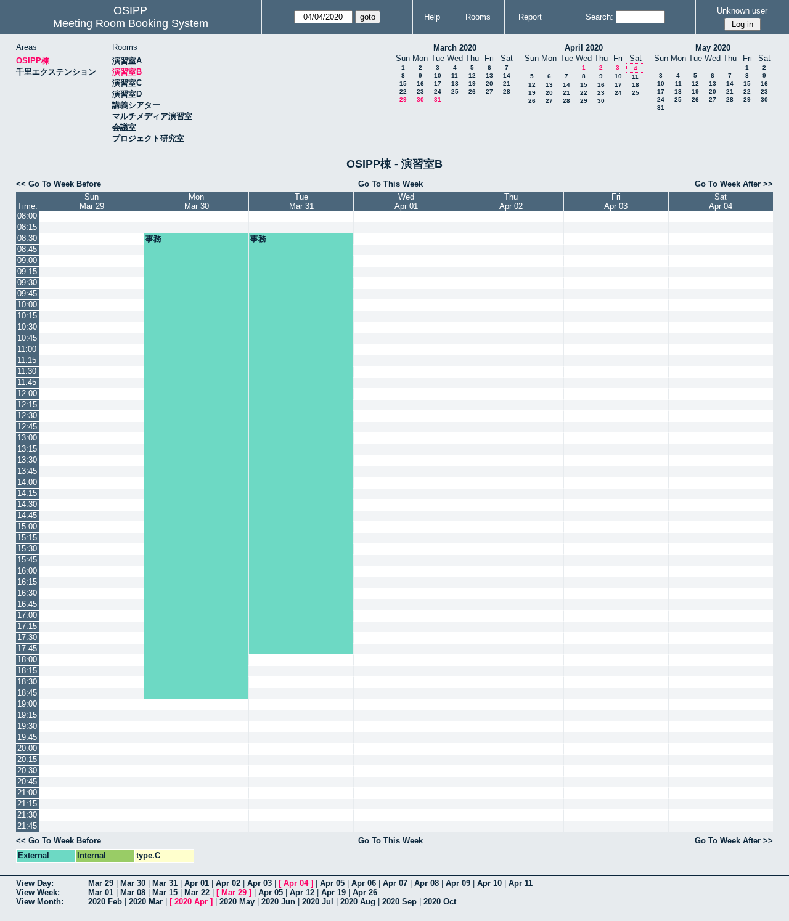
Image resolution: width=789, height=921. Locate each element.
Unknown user (742, 10)
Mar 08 (132, 892)
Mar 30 (132, 883)
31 (437, 99)
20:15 (27, 759)
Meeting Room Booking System (130, 23)
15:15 (27, 537)
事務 (153, 238)
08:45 (27, 249)
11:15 (26, 360)
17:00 (27, 615)
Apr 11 (521, 883)
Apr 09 (458, 883)
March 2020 (454, 47)
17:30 (27, 637)
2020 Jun (278, 901)
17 (437, 83)
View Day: (35, 883)
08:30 (27, 238)
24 (437, 91)
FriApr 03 (616, 201)
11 (454, 75)
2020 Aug (357, 901)
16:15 (27, 581)
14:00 (27, 482)
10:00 (27, 304)
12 (472, 75)
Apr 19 (333, 892)
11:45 (26, 382)
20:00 (27, 748)
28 (506, 91)
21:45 (27, 825)
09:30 (27, 282)
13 (489, 75)
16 (420, 83)
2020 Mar (146, 901)
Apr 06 (363, 883)
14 (506, 75)
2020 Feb (105, 901)
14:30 (27, 504)
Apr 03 (259, 883)
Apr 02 (228, 883)
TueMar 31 (301, 201)
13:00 (27, 437)
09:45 (27, 293)
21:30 (27, 814)
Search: (599, 17)
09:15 (27, 271)
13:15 (27, 448)
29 (403, 99)
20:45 (27, 781)
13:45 (27, 471)
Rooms (478, 17)
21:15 (27, 803)
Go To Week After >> (734, 184)
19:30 (27, 726)
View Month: (39, 901)
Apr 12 (302, 892)
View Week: (38, 892)
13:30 (27, 460)
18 (455, 83)
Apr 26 (365, 892)
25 (455, 91)
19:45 (27, 737)
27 (489, 91)
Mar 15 (165, 892)
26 (472, 91)
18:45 (27, 692)
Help (432, 17)
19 (472, 83)
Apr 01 (196, 883)
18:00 (27, 659)
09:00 (27, 260)
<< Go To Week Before (58, 184)
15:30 (27, 548)
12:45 (27, 426)
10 (437, 75)
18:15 (27, 670)
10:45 (27, 338)
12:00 (27, 393)
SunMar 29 (92, 201)
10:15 (27, 315)
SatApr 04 (720, 201)
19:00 (27, 703)
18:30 (27, 681)
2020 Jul (317, 901)
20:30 (27, 770)
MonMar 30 (196, 201)
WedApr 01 (406, 201)
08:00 (27, 216)
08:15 (27, 227)
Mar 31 (165, 883)
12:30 (27, 415)
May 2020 (712, 47)
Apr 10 (489, 883)
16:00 (27, 570)
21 (506, 83)
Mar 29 (100, 883)
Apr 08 (426, 883)
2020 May (237, 901)
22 (403, 91)
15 (403, 83)
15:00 (27, 526)
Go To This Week (390, 184)
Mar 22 (197, 892)
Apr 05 (332, 883)
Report (530, 17)
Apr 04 (296, 883)
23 (420, 91)
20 (489, 83)
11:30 (26, 371)
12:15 (27, 404)
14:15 (27, 493)
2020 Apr (191, 901)
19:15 (27, 715)
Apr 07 (395, 883)
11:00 (26, 349)
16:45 (27, 604)
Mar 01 (100, 892)
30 (420, 99)
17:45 (27, 648)
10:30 (27, 326)
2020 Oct (439, 901)
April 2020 (584, 47)
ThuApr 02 (511, 201)
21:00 (27, 792)
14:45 (27, 515)
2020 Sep (399, 901)
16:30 (27, 593)
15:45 (27, 559)
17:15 (27, 626)
